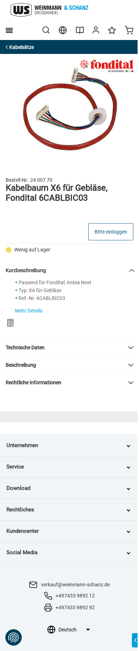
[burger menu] (9, 30)
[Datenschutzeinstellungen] (13, 637)
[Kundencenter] (96, 31)
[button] (69, 347)
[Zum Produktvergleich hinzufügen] (10, 323)
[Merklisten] (112, 33)
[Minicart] (129, 31)
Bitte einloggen (110, 232)
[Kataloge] (80, 33)
